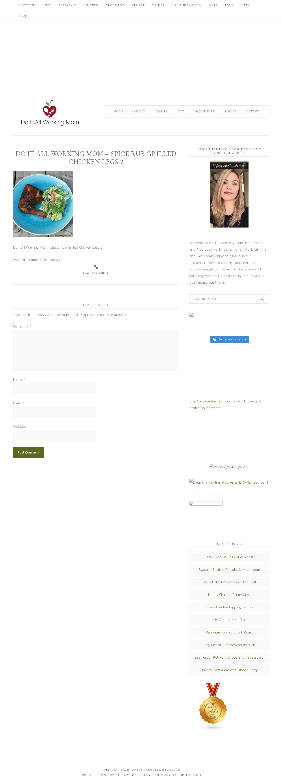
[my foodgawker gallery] (229, 467)
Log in (198, 775)
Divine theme (143, 769)
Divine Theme (120, 775)
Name (19, 379)
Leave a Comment (95, 273)
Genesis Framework (154, 775)
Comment (22, 326)
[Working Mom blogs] (213, 728)
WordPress (182, 775)
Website (19, 426)
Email (18, 403)
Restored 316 (170, 769)
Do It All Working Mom (49, 114)
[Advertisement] (141, 56)
